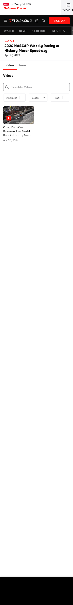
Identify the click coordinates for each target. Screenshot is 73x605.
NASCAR (9, 41)
